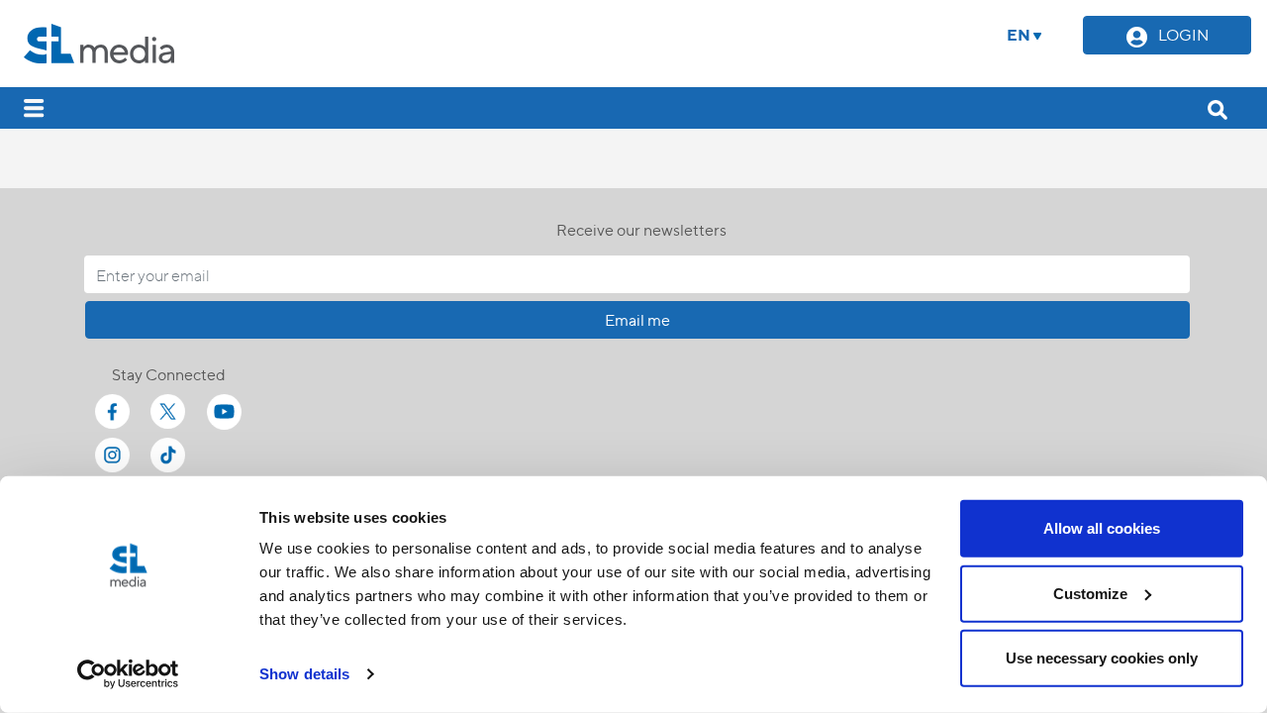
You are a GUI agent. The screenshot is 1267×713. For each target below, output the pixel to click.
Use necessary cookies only (1102, 658)
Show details (304, 673)
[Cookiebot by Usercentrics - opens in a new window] (128, 674)
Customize (1090, 592)
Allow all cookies (1101, 528)
